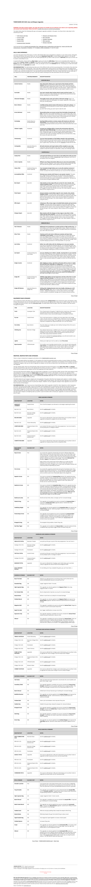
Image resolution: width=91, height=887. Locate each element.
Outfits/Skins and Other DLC (54, 46)
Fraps (70, 881)
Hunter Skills (20, 39)
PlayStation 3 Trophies (26, 47)
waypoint (63, 142)
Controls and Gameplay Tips (31, 46)
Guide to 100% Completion (42, 47)
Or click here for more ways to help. (45, 872)
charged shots (67, 517)
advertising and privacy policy (62, 883)
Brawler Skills (20, 41)
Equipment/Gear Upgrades (23, 43)
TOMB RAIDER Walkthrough (46, 841)
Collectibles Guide (37, 303)
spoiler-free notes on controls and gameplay (49, 29)
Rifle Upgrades (46, 41)
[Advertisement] (45, 10)
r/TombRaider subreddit (19, 878)
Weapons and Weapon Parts (50, 35)
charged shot (57, 157)
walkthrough (67, 270)
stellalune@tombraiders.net (32, 881)
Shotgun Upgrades (47, 42)
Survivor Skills (20, 37)
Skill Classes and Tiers (22, 35)
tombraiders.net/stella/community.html (47, 878)
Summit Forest (64, 622)
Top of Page (74, 295)
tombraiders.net (27, 885)
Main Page (56, 841)
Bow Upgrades (46, 37)
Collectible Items (43, 46)
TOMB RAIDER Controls (47, 358)
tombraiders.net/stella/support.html (41, 879)
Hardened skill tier (57, 336)
